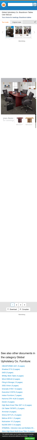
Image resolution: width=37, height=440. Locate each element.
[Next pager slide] (34, 32)
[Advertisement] (18, 59)
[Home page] (3, 5)
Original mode (16, 22)
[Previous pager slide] (2, 32)
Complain (25, 309)
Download (13, 309)
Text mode (5, 22)
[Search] (35, 4)
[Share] (35, 22)
